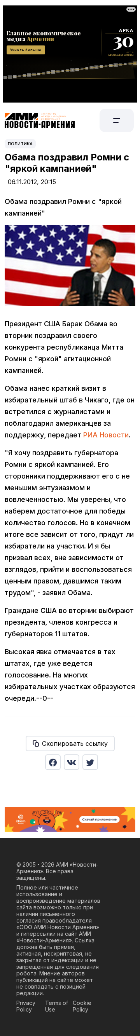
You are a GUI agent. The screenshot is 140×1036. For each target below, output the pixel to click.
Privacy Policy (25, 1006)
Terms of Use (56, 1006)
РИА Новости (106, 435)
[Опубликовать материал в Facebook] (53, 762)
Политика (20, 143)
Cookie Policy (82, 1006)
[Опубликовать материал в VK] (71, 762)
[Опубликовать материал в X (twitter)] (90, 762)
